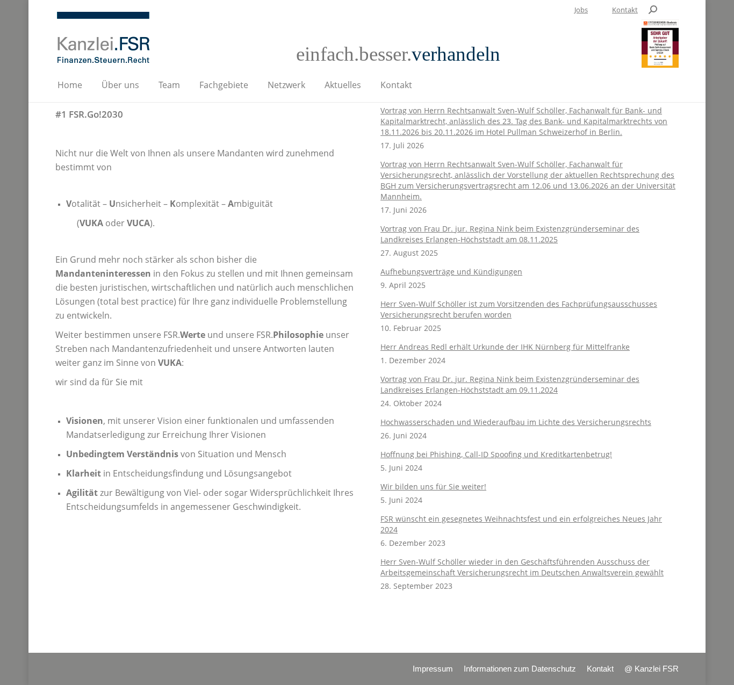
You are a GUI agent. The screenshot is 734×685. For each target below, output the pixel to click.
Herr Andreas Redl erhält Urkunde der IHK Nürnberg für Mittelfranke (505, 347)
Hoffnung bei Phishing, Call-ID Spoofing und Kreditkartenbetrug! (496, 454)
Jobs (581, 10)
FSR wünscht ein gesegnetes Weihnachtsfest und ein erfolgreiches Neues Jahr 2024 (521, 524)
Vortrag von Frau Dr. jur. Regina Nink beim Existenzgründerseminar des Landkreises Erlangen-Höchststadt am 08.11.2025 (509, 233)
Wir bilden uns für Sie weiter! (433, 486)
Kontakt (625, 10)
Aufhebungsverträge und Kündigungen (451, 271)
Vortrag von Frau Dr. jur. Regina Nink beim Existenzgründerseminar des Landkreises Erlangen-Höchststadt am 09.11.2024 (509, 384)
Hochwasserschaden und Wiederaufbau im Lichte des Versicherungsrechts (515, 422)
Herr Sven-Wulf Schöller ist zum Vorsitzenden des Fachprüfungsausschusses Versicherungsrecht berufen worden (518, 309)
